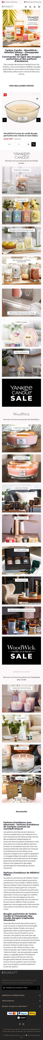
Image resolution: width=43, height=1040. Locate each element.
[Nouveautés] (21, 211)
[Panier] (39, 7)
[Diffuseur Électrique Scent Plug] (21, 303)
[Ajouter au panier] (33, 144)
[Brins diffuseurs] (21, 363)
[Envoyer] (38, 988)
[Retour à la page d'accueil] (7, 6)
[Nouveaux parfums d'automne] (21, 621)
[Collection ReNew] (21, 498)
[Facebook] (20, 1025)
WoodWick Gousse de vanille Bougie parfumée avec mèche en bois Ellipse (21, 134)
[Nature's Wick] (21, 528)
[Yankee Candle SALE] (21, 393)
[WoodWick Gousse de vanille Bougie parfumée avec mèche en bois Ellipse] (21, 111)
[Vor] (38, 120)
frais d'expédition (32, 1029)
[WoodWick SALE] (21, 651)
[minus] (9, 144)
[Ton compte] (35, 7)
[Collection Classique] (21, 180)
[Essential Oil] (21, 729)
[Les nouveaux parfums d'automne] (21, 271)
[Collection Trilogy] (21, 468)
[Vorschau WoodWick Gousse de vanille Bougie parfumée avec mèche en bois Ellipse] (37, 99)
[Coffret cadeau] (21, 333)
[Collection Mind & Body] (21, 699)
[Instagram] (23, 1025)
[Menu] (26, 7)
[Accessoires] (21, 789)
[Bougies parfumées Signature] (21, 241)
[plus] (28, 144)
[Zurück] (4, 120)
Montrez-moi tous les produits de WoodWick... (21, 419)
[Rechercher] (30, 7)
